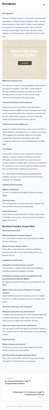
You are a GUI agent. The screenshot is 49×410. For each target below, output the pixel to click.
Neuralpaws (9, 3)
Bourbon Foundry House (30, 174)
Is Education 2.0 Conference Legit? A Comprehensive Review (28, 393)
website (17, 180)
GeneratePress (36, 406)
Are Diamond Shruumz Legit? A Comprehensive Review (18, 382)
